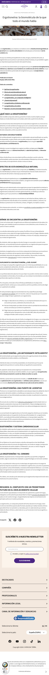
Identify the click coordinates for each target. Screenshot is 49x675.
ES (43, 626)
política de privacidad (32, 554)
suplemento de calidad (8, 294)
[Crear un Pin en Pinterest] (19, 520)
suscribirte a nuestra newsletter (33, 207)
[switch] (5, 671)
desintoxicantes (16, 183)
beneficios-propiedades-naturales (24, 13)
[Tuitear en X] (9, 520)
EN (46, 626)
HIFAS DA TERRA (30, 647)
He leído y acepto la (26, 554)
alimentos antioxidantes (25, 402)
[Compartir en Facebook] (14, 520)
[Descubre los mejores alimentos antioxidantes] (45, 672)
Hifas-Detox (8, 343)
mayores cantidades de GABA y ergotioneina (19, 339)
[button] (46, 6)
